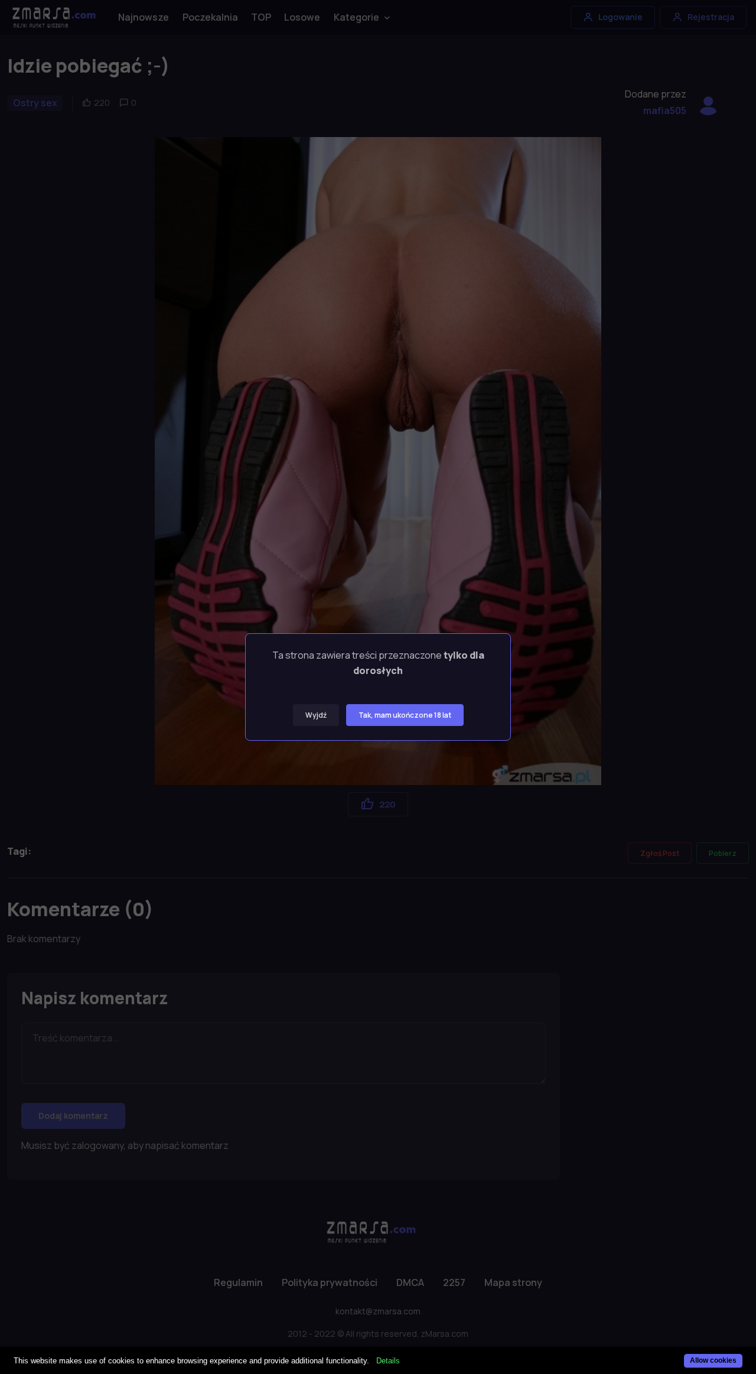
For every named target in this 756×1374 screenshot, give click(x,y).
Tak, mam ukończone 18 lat (405, 715)
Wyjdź (316, 715)
